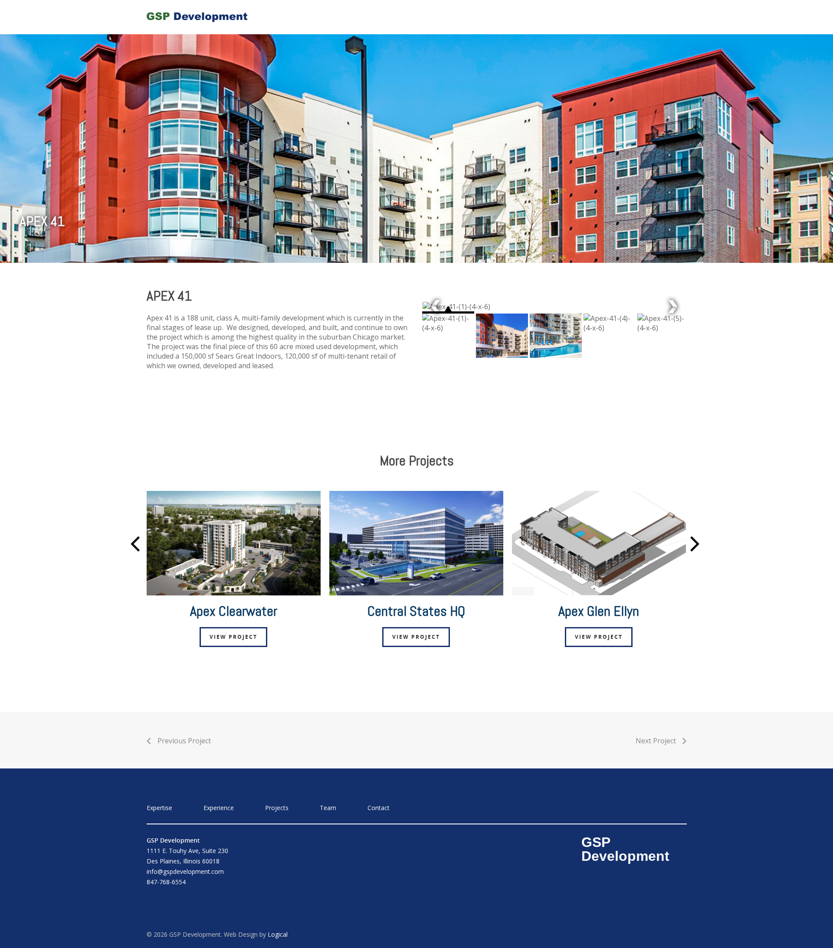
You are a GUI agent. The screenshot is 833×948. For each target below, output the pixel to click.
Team (613, 17)
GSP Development (625, 849)
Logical (278, 934)
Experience (519, 17)
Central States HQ (416, 611)
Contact (655, 17)
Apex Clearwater (233, 611)
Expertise (465, 17)
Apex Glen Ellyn (598, 611)
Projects (571, 17)
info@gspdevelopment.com (185, 871)
